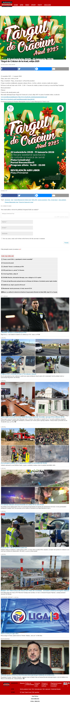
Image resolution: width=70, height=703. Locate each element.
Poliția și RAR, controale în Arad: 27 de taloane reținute (18, 374)
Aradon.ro (14, 683)
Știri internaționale (37, 689)
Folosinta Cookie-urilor (37, 685)
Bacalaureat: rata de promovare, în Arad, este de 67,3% (17, 288)
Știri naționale (46, 689)
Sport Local (28, 692)
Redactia (22, 683)
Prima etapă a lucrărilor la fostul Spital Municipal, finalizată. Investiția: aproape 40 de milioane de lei (32, 417)
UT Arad (4, 296)
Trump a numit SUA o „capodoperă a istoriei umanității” (18, 259)
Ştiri (21, 5)
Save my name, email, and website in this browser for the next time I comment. (24, 238)
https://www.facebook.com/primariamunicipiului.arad (32, 97)
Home (16, 5)
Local (3, 338)
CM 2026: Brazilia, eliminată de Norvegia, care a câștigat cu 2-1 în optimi (22, 277)
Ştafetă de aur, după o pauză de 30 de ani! (14, 284)
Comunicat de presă (8, 263)
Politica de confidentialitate (29, 684)
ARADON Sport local (10, 597)
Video (27, 5)
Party (40, 5)
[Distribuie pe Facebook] (9, 68)
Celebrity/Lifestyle (56, 689)
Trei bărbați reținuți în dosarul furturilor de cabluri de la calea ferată (22, 504)
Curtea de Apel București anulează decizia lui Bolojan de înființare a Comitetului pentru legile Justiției (30, 281)
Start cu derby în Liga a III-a (9, 633)
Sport (33, 5)
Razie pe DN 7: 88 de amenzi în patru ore (14, 547)
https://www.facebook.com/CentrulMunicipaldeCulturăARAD (17, 99)
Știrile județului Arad (25, 689)
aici (20, 249)
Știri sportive (35, 692)
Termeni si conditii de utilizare (45, 685)
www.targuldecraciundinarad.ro (9, 97)
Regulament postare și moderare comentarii (56, 685)
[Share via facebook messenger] (43, 68)
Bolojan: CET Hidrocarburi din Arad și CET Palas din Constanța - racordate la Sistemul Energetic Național (35, 590)
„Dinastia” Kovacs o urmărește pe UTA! (13, 266)
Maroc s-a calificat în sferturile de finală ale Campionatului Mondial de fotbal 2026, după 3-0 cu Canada (30, 292)
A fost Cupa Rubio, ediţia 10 (10, 274)
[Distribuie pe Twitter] (26, 68)
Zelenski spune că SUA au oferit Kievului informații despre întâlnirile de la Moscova (27, 675)
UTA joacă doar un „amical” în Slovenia (13, 270)
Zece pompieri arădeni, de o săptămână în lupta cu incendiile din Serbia (24, 463)
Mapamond (5, 639)
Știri (12, 689)
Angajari (47, 5)
